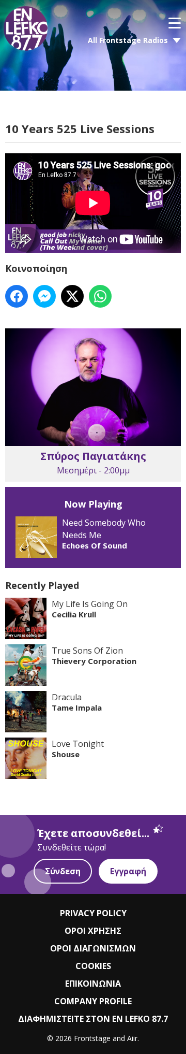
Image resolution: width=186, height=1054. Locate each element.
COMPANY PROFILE (93, 1001)
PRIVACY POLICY (93, 913)
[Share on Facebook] (16, 296)
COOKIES (93, 966)
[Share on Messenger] (44, 296)
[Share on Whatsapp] (100, 296)
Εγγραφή (128, 871)
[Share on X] (72, 296)
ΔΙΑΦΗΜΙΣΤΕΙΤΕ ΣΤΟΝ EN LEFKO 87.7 (93, 1018)
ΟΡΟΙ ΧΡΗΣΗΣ (93, 930)
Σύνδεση (63, 871)
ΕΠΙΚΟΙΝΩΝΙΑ (93, 983)
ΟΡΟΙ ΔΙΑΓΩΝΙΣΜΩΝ (93, 948)
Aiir (132, 1038)
